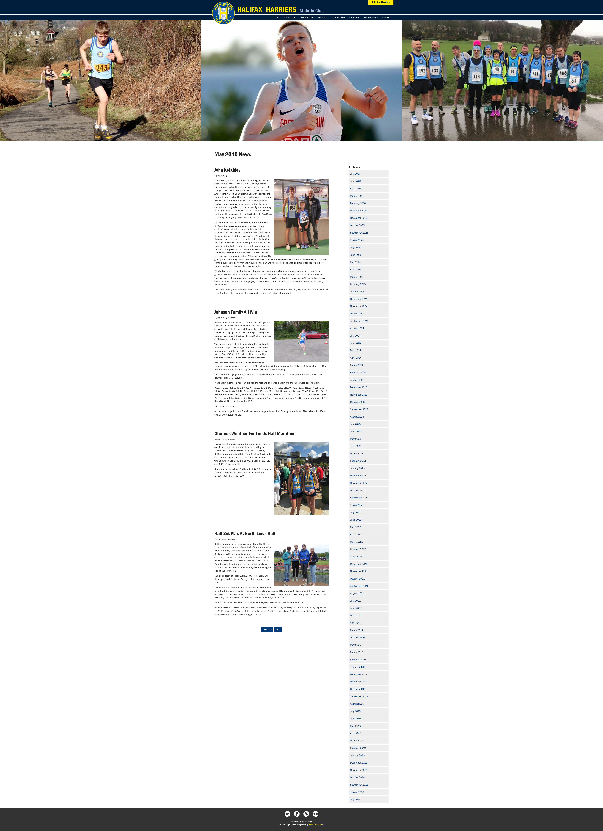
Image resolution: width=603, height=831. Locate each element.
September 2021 (359, 585)
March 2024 (356, 365)
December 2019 (358, 674)
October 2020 (357, 637)
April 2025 (355, 269)
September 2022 (359, 497)
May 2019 (355, 725)
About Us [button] (289, 17)
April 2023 (355, 446)
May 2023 (355, 438)
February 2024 (358, 372)
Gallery (386, 17)
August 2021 (357, 593)
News (277, 17)
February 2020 (358, 659)
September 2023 (359, 409)
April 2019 (355, 733)
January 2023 (357, 468)
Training (322, 17)
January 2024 (357, 379)
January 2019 (357, 755)
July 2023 (355, 424)
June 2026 (355, 181)
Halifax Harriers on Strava (306, 814)
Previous (267, 629)
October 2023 (357, 401)
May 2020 (355, 644)
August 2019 (357, 703)
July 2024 (355, 335)
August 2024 (357, 328)
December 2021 (358, 563)
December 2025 (358, 210)
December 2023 (358, 387)
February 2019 (358, 747)
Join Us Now (380, 2)
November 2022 (358, 482)
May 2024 (355, 350)
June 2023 (355, 431)
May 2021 (355, 615)
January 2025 (357, 291)
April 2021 (355, 622)
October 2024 (357, 313)
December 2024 (358, 298)
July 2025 (355, 247)
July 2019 (355, 711)
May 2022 (355, 527)
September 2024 (359, 320)
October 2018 (357, 777)
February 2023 (358, 460)
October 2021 (357, 578)
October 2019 (357, 689)
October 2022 (357, 490)
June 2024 (355, 343)
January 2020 (357, 667)
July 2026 (355, 173)
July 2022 (355, 512)
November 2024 (358, 306)
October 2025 (357, 225)
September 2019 (359, 696)
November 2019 (358, 681)
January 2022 (357, 556)
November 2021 (358, 571)
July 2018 (355, 799)
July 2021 (355, 600)
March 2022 (356, 541)
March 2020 (356, 652)
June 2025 (355, 254)
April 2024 (355, 357)
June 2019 (355, 718)
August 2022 (357, 504)
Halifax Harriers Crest (223, 13)
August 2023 (357, 416)
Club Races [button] (337, 17)
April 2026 (355, 188)
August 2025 (357, 240)
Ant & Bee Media (316, 824)
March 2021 (356, 630)
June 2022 (355, 519)
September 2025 (359, 232)
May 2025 (355, 262)
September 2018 (359, 784)
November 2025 (358, 217)
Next (278, 629)
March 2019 (356, 740)
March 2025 (356, 276)
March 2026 (356, 195)
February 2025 (358, 284)
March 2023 (356, 453)
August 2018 (357, 792)
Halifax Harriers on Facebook (297, 814)
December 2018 (358, 762)
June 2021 (355, 608)
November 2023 (358, 394)
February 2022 (358, 549)
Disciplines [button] (306, 17)
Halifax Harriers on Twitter (287, 814)
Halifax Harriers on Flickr (315, 814)
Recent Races (371, 17)
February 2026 (358, 203)
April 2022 (355, 534)
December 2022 (358, 475)
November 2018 (358, 770)
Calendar (354, 17)
